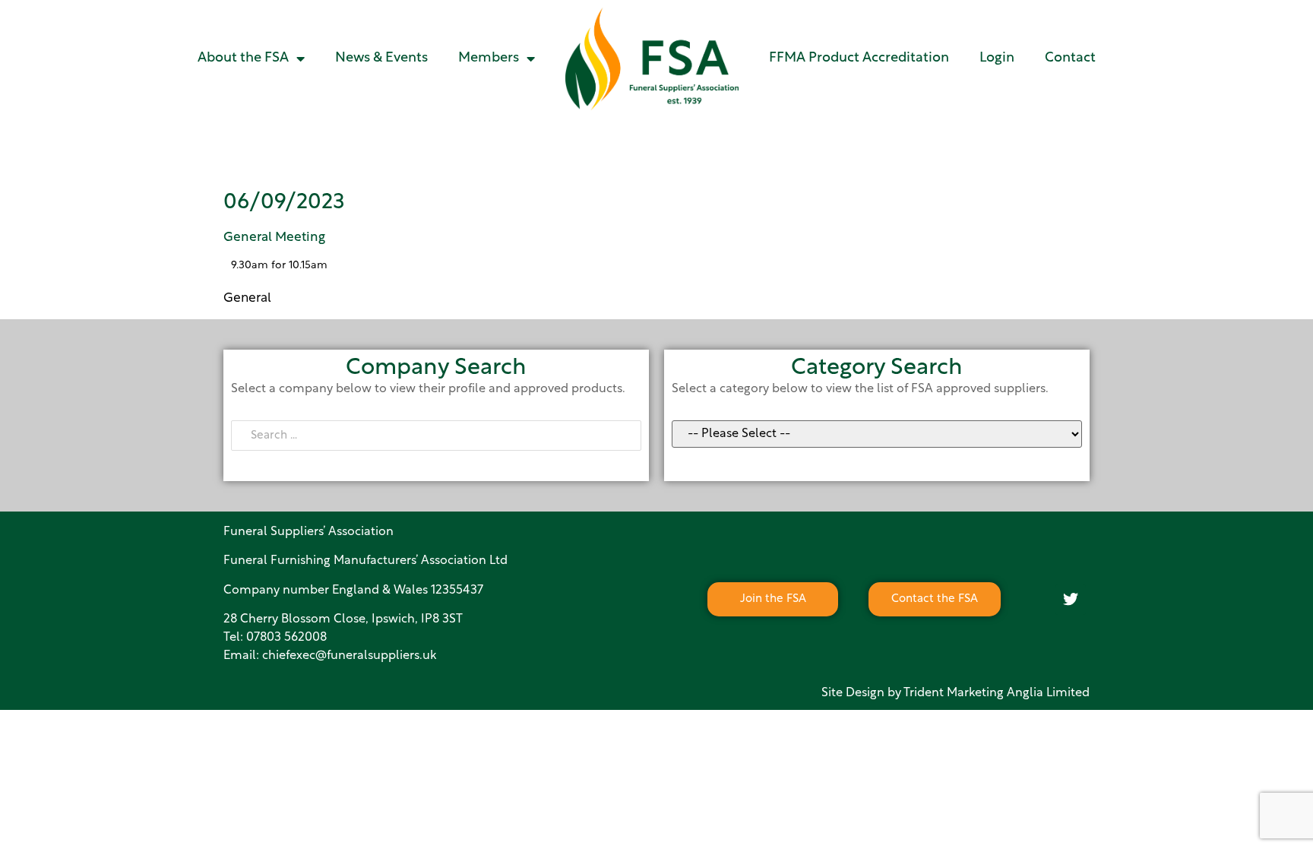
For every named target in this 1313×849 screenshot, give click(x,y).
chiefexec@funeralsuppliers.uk (349, 656)
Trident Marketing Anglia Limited (996, 693)
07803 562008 (286, 638)
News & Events (381, 58)
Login (996, 58)
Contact (1070, 58)
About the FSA (243, 58)
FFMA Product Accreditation (859, 58)
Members (488, 58)
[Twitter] (1070, 599)
